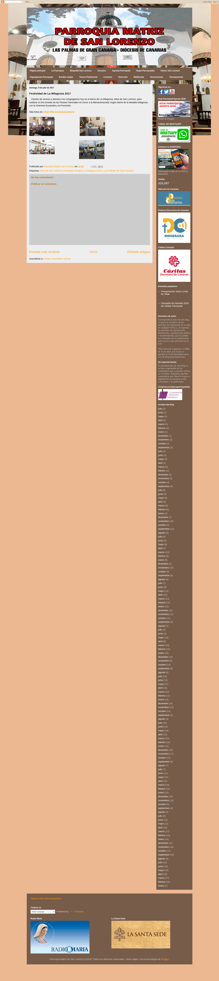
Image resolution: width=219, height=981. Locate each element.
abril (160, 420)
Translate (79, 911)
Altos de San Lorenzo (51, 171)
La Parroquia (57, 71)
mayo (161, 416)
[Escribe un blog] (94, 166)
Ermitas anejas (66, 77)
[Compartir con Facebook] (99, 166)
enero (161, 432)
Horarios (102, 71)
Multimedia (139, 77)
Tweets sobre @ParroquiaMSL (46, 898)
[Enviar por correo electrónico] (92, 166)
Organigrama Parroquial (41, 77)
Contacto (107, 77)
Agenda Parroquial (121, 71)
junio (160, 412)
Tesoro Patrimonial (88, 77)
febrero (161, 428)
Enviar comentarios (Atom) (57, 258)
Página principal (37, 71)
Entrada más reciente (44, 252)
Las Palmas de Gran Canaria (118, 171)
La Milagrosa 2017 (93, 171)
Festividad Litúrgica (73, 171)
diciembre (163, 436)
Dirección (123, 77)
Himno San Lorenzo (170, 71)
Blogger (165, 959)
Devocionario (156, 77)
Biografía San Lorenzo (81, 71)
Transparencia (176, 77)
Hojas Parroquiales (145, 71)
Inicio (93, 252)
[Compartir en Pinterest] (102, 166)
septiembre (163, 447)
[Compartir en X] (97, 166)
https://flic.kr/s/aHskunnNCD (59, 112)
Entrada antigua (138, 252)
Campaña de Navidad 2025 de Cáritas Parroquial (175, 304)
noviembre (163, 439)
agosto (161, 533)
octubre (162, 443)
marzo (161, 424)
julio (160, 408)
